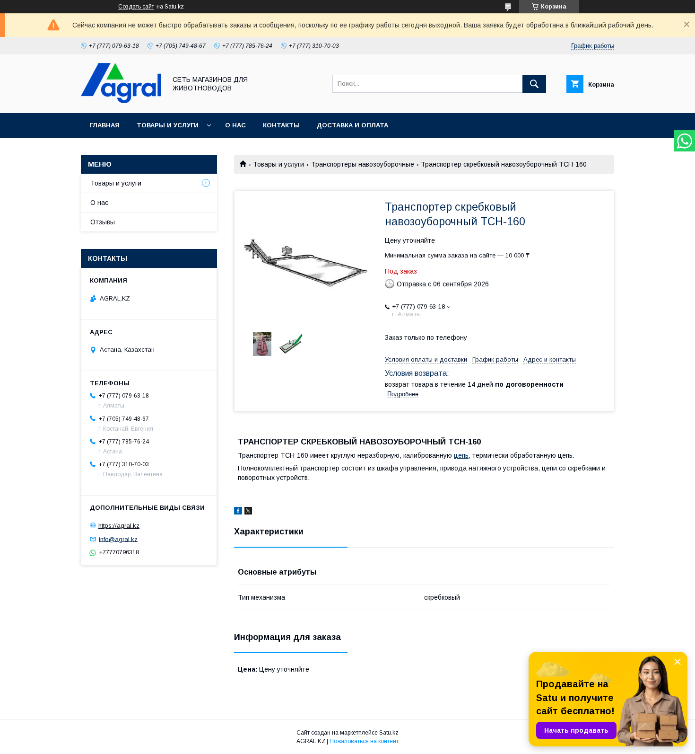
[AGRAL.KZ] (121, 101)
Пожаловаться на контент (364, 741)
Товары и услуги (168, 125)
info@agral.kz (118, 538)
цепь (461, 455)
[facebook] (238, 512)
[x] (248, 512)
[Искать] (534, 84)
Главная (104, 125)
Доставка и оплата (352, 125)
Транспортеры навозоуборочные (362, 164)
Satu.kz (389, 732)
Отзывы (102, 222)
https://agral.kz (118, 525)
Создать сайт (136, 6)
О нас (235, 125)
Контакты (281, 125)
